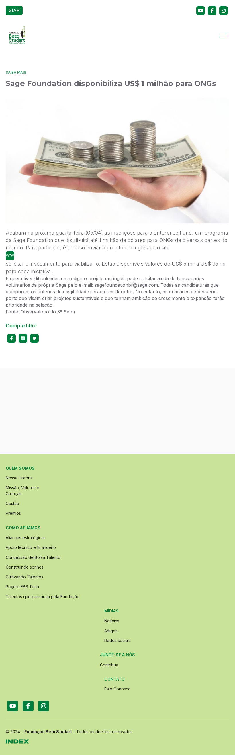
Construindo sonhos (25, 567)
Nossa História (19, 477)
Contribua (109, 664)
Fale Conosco (117, 688)
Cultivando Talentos (24, 576)
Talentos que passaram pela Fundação (42, 596)
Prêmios (13, 513)
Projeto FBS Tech (22, 586)
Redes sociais (117, 640)
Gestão (12, 503)
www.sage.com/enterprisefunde (10, 255)
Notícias (111, 620)
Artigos (110, 630)
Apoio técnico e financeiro (31, 547)
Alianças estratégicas (26, 537)
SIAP (14, 10)
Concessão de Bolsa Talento (33, 557)
